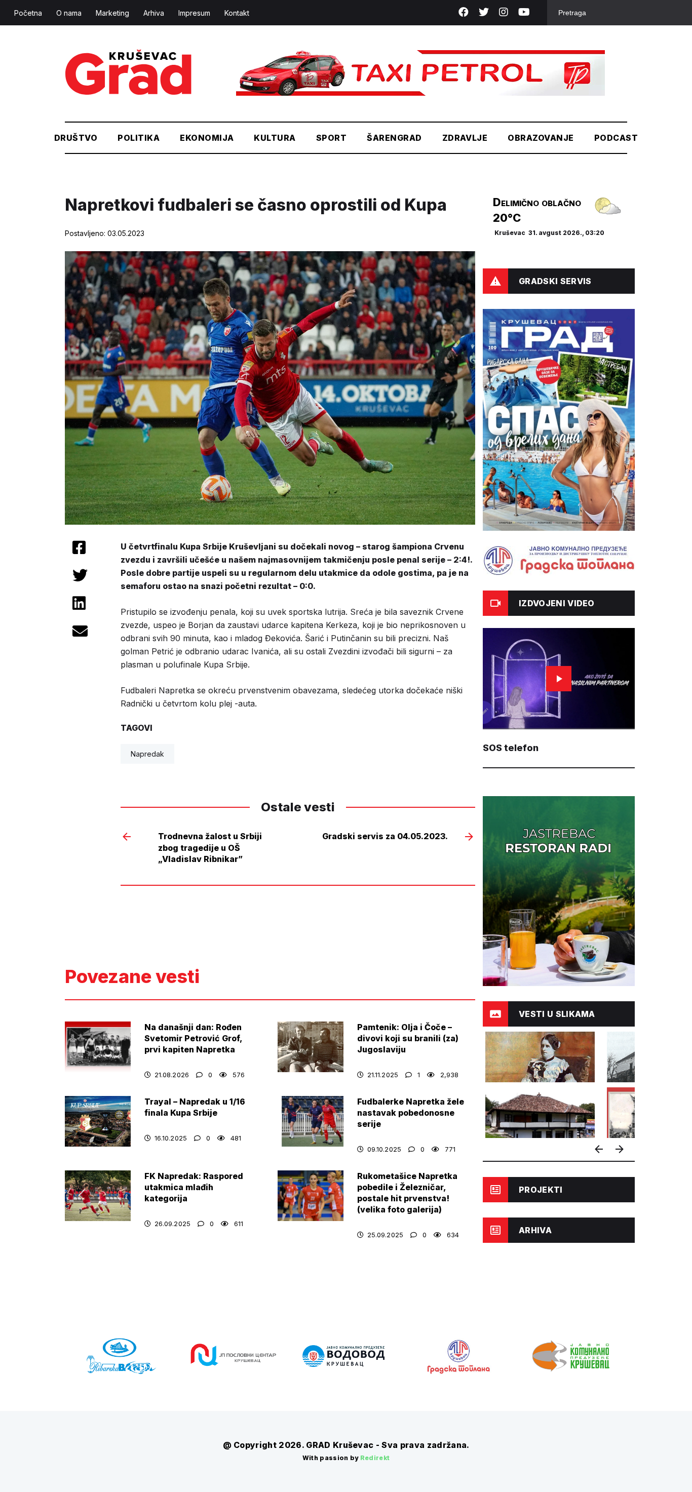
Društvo (75, 138)
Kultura (274, 138)
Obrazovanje (540, 138)
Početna (28, 13)
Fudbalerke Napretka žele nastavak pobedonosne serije (410, 1112)
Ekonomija (207, 138)
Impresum (194, 13)
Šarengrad (394, 138)
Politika (139, 138)
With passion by (346, 1458)
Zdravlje (465, 138)
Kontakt (236, 13)
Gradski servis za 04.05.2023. (385, 836)
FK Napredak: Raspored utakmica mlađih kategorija (193, 1187)
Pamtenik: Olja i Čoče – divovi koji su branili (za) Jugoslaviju (407, 1038)
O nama (69, 13)
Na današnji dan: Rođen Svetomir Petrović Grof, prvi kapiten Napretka (193, 1038)
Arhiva (153, 13)
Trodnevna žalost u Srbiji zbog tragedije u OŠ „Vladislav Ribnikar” (210, 847)
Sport (331, 138)
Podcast (616, 138)
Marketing (112, 13)
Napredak (147, 754)
